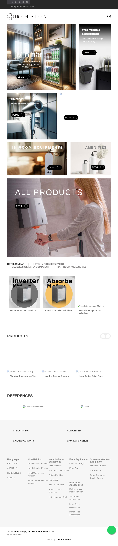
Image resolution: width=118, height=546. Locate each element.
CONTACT (12, 477)
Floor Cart (74, 468)
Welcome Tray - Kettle (59, 470)
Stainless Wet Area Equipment (100, 460)
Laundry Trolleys (76, 463)
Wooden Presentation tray (23, 376)
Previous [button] (103, 267)
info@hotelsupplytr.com (22, 7)
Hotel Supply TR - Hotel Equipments (32, 531)
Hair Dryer (53, 480)
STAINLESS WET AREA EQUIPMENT (30, 267)
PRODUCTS (12, 463)
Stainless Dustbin (98, 466)
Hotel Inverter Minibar (23, 310)
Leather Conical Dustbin (57, 376)
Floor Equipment (78, 459)
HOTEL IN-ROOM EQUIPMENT (48, 264)
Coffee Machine (56, 475)
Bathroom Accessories (76, 483)
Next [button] (108, 267)
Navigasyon (13, 459)
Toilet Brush (95, 470)
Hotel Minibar (35, 459)
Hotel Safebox (55, 466)
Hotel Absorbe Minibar (58, 310)
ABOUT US (12, 468)
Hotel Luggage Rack (58, 497)
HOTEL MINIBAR (15, 264)
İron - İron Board (56, 485)
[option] (59, 217)
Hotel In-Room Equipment (56, 460)
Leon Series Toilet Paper (91, 376)
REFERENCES (14, 473)
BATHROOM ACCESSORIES (71, 267)
